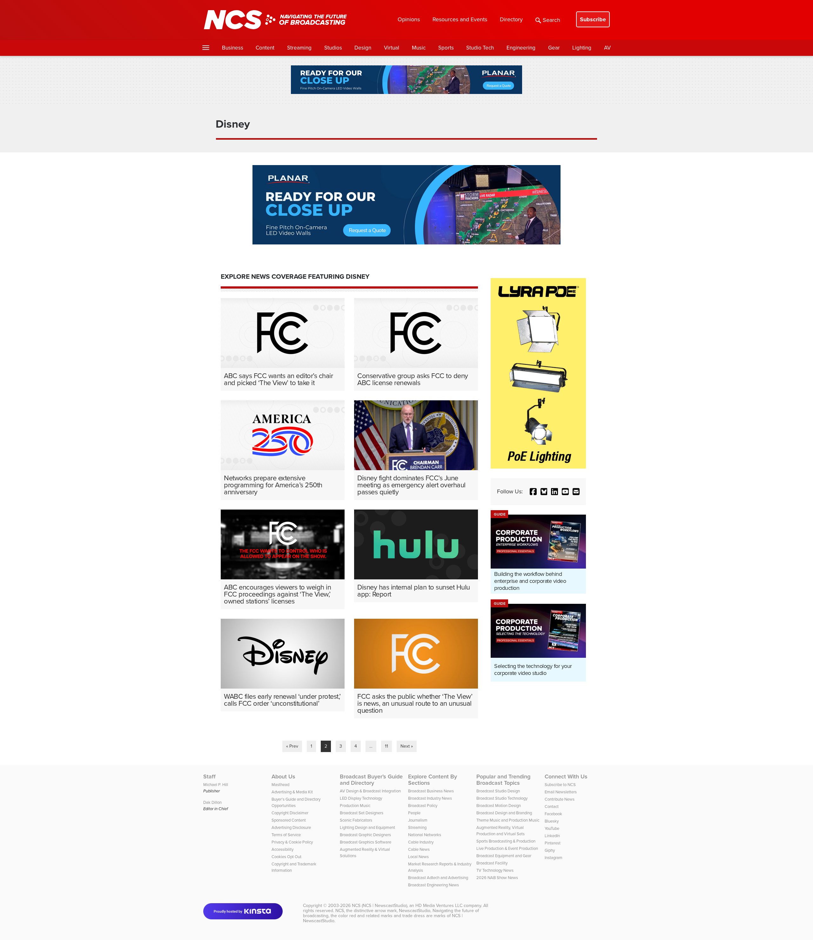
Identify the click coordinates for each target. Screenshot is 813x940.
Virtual (391, 48)
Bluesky (552, 821)
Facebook (553, 814)
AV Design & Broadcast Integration (370, 791)
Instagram (553, 858)
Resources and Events (460, 19)
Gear (554, 48)
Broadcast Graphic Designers (365, 835)
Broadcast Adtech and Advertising (438, 878)
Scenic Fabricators (356, 820)
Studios (333, 48)
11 (386, 746)
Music (419, 48)
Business (232, 48)
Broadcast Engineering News (433, 885)
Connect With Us (566, 776)
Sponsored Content (289, 820)
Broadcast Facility (491, 863)
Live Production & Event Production (507, 848)
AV (607, 48)
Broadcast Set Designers (361, 813)
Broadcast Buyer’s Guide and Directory (371, 779)
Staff (209, 776)
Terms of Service (286, 835)
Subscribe (593, 19)
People (414, 813)
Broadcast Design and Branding (504, 813)
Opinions (409, 19)
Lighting (581, 48)
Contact (552, 806)
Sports (446, 48)
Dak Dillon (212, 802)
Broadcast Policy (422, 806)
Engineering (521, 48)
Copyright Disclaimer (290, 813)
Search (551, 20)
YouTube (552, 828)
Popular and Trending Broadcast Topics (503, 779)
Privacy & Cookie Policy (292, 842)
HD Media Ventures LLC (438, 905)
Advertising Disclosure (291, 827)
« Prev (292, 746)
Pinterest (553, 843)
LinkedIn (552, 836)
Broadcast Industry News (430, 798)
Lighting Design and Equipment (367, 827)
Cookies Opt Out (286, 857)
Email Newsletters (561, 792)
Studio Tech (480, 48)
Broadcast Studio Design (498, 791)
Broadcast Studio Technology (501, 798)
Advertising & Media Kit (292, 792)
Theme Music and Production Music (507, 820)
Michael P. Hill (215, 785)
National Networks (424, 835)
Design (362, 48)
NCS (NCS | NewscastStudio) (379, 905)
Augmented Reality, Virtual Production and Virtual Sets (500, 830)
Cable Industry (420, 842)
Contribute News (559, 799)
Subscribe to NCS (560, 785)
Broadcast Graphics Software (365, 842)
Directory (511, 19)
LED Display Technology (361, 798)
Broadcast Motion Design (498, 806)
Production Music (355, 806)
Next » (406, 746)
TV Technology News (495, 870)
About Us (283, 776)
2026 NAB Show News (497, 878)
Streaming (299, 48)
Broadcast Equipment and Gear (503, 856)
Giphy (550, 850)
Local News (418, 857)
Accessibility (282, 849)
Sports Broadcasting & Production (505, 841)
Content (265, 48)
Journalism (417, 820)
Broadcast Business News (431, 791)
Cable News (419, 849)
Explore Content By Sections (432, 779)
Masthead (280, 785)
